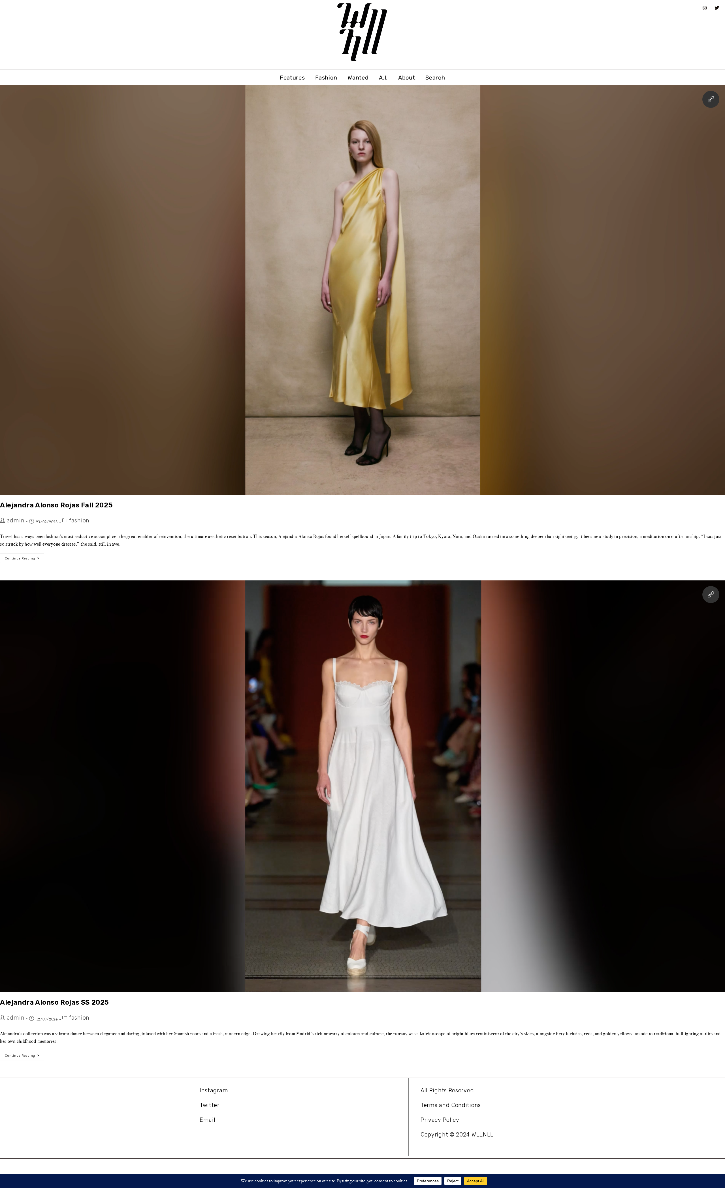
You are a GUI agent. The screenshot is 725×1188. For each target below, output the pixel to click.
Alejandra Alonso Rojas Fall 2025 (56, 505)
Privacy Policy (440, 1119)
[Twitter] (717, 8)
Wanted (357, 77)
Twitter (209, 1105)
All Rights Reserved (447, 1090)
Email (208, 1119)
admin (16, 520)
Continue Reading (24, 557)
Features (292, 77)
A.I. (383, 77)
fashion (79, 520)
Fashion (326, 77)
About (406, 77)
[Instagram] (704, 8)
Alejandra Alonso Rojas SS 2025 (54, 1002)
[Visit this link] (710, 99)
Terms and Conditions (451, 1105)
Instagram (214, 1090)
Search (435, 77)
